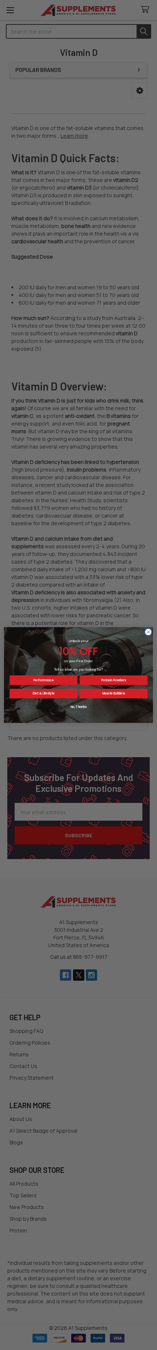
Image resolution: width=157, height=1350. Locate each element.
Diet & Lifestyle (43, 693)
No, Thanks (78, 707)
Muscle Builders (113, 693)
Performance (43, 680)
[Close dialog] (148, 632)
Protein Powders (113, 680)
